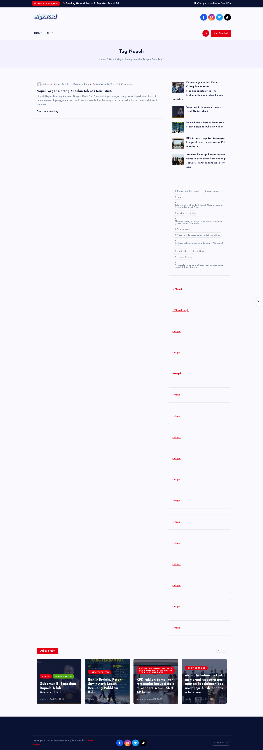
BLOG (50, 33)
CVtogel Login (180, 310)
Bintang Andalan (61, 84)
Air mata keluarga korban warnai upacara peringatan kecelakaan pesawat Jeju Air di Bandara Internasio (156, 684)
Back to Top (222, 743)
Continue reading (48, 111)
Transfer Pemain (184, 257)
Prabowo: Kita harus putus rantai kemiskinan (199, 235)
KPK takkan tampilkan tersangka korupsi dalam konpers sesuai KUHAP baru (205, 142)
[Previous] (218, 650)
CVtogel (177, 289)
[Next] (224, 650)
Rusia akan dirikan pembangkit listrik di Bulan (204, 688)
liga (194, 213)
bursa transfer (213, 191)
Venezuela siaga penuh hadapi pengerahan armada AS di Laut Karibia (199, 266)
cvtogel (176, 331)
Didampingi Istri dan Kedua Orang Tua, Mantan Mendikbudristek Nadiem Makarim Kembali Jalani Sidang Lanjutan (197, 90)
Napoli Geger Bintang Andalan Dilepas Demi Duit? (136, 59)
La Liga (180, 213)
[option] (59, 681)
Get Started (221, 33)
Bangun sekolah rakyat (188, 191)
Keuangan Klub (81, 84)
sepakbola (200, 251)
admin (46, 84)
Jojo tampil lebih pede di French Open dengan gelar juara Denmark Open (199, 206)
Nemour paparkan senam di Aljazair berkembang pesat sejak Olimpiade (199, 222)
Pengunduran (183, 229)
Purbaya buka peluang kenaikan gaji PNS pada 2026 (199, 244)
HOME (38, 33)
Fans (179, 197)
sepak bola (182, 251)
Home (102, 59)
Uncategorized (51, 672)
